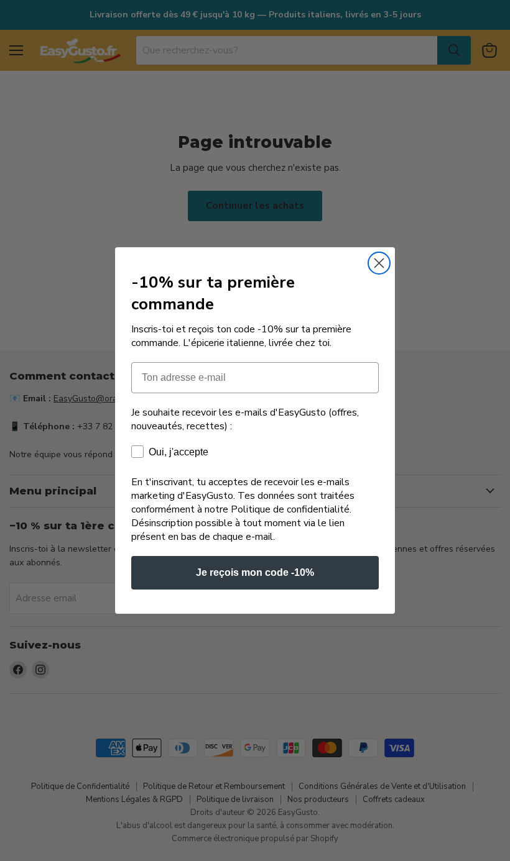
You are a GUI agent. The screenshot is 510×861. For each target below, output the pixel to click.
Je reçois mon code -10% (255, 572)
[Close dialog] (379, 263)
